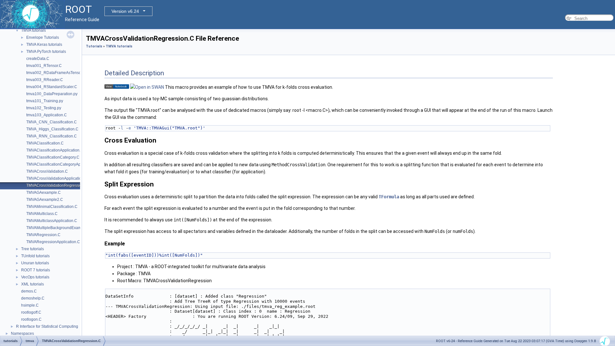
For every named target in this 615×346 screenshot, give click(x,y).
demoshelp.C (33, 298)
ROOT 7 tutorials (35, 270)
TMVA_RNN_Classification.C (51, 136)
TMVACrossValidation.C (47, 171)
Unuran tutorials (35, 263)
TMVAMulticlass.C (42, 213)
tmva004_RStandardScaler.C (51, 87)
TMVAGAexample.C (43, 192)
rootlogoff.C (31, 312)
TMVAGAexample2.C (44, 199)
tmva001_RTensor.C (44, 65)
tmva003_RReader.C (44, 80)
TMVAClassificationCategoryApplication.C (62, 164)
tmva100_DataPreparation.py (52, 94)
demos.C (29, 291)
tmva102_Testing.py (43, 108)
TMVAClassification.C (45, 143)
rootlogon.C (31, 319)
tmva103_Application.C (46, 115)
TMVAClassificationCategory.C (52, 157)
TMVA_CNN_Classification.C (51, 122)
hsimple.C (30, 305)
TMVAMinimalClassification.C (52, 206)
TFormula (389, 196)
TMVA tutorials (33, 30)
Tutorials (94, 46)
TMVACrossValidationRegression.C (57, 185)
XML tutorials (32, 284)
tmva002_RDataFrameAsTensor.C (56, 72)
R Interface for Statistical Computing (47, 326)
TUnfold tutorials (35, 256)
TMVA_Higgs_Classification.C (52, 129)
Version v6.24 (125, 11)
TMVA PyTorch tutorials (46, 51)
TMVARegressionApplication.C (53, 242)
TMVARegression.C (43, 235)
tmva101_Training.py (44, 101)
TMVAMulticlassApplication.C (51, 220)
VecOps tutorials (35, 277)
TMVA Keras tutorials (44, 44)
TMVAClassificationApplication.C (54, 150)
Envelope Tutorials (42, 37)
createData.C (37, 58)
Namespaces (22, 333)
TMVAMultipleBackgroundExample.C (58, 228)
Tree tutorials (32, 249)
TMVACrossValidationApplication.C (56, 178)
